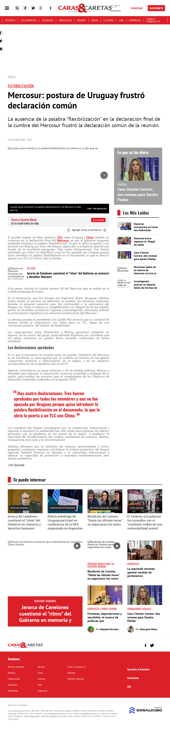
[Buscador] (17, 8)
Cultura (108, 20)
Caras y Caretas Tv (153, 20)
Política (10, 20)
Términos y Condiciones (18, 705)
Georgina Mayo (148, 629)
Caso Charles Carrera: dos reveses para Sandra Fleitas (137, 194)
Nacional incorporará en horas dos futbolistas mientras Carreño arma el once (146, 230)
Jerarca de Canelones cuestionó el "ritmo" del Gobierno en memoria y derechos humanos (68, 275)
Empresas (135, 20)
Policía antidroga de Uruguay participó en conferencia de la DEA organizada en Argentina (65, 522)
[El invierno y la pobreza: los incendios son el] (144, 512)
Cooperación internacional (63, 508)
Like (121, 20)
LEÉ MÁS (31, 268)
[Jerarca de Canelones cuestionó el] (25, 512)
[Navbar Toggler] (9, 8)
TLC (60, 237)
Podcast (71, 672)
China (89, 237)
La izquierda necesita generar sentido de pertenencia (141, 572)
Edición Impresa (76, 678)
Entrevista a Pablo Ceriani (102, 609)
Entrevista (133, 564)
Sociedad (47, 20)
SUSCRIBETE (156, 8)
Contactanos (133, 678)
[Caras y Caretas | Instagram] (41, 8)
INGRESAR (137, 8)
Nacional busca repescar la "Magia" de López (145, 241)
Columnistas (29, 20)
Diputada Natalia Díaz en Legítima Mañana (109, 508)
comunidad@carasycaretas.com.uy (58, 713)
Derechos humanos (19, 508)
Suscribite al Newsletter (138, 669)
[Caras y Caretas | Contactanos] (158, 645)
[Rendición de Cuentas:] (104, 512)
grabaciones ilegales (139, 609)
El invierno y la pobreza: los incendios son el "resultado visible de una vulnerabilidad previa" (144, 522)
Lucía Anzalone (137, 508)
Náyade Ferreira (109, 629)
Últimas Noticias (16, 666)
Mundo (81, 20)
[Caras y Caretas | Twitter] (33, 8)
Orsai (94, 20)
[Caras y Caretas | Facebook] (25, 8)
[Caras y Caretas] (25, 647)
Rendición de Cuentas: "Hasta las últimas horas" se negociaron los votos (104, 520)
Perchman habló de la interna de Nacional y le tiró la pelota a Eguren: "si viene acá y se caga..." (145, 275)
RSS (129, 686)
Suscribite (98, 220)
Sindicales (65, 20)
